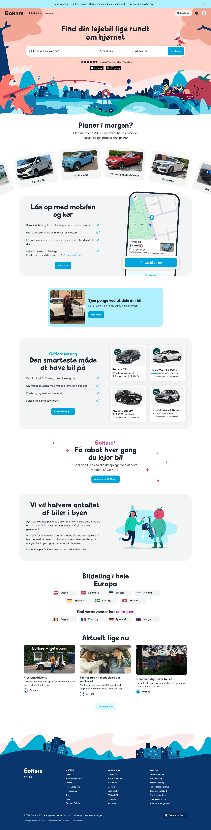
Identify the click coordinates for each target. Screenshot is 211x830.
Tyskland (120, 619)
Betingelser (49, 815)
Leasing (49, 13)
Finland (147, 592)
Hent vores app (73, 787)
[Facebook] (25, 776)
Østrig (64, 592)
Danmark (93, 592)
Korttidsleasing (157, 782)
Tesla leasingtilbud (158, 791)
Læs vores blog (105, 706)
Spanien (79, 600)
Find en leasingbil (63, 411)
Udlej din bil (183, 13)
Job (67, 795)
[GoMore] (14, 13)
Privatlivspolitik (64, 815)
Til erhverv (113, 782)
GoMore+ (112, 787)
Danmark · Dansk (177, 815)
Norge (147, 619)
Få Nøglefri (113, 795)
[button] (206, 4)
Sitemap (78, 815)
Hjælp (68, 774)
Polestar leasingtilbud (160, 803)
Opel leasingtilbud (158, 799)
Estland (119, 592)
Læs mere (96, 314)
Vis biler (176, 51)
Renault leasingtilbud (159, 787)
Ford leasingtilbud (158, 795)
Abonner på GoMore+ (105, 479)
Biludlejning (35, 13)
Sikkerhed (112, 803)
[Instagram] (30, 776)
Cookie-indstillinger (93, 815)
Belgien (64, 619)
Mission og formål (74, 778)
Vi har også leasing (72, 255)
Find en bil (63, 265)
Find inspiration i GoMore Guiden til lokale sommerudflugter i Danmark (103, 4)
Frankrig (93, 619)
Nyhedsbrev (71, 791)
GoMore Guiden (73, 803)
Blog (68, 799)
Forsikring (112, 799)
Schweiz (134, 600)
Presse (69, 782)
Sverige (106, 600)
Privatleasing (156, 778)
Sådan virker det (115, 778)
